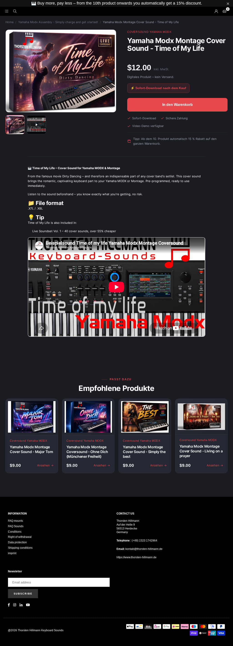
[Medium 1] (15, 124)
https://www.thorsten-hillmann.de (136, 557)
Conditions (14, 531)
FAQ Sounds (15, 526)
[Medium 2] (36, 124)
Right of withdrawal (20, 537)
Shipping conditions (20, 547)
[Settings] (216, 11)
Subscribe (23, 593)
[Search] (15, 11)
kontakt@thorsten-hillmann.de (143, 549)
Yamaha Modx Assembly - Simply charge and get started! (58, 22)
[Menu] (7, 11)
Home (9, 22)
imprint (12, 553)
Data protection (17, 542)
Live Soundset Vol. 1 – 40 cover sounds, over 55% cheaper (74, 231)
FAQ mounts (15, 520)
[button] (224, 11)
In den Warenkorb (177, 105)
